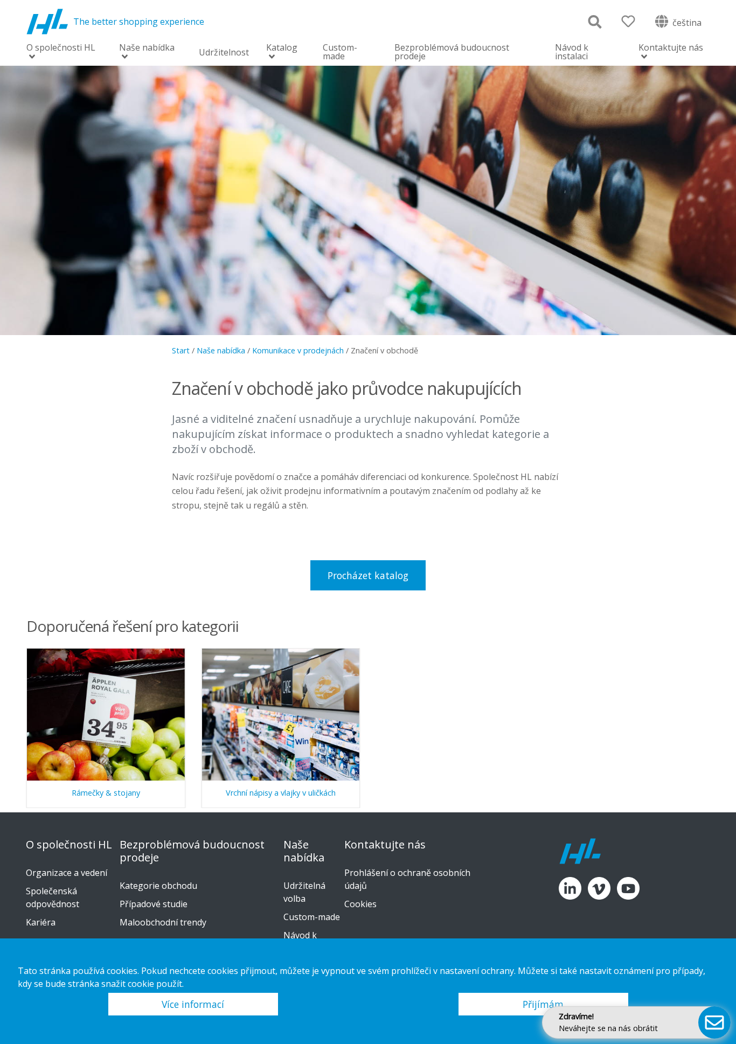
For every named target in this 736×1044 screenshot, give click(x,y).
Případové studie (154, 904)
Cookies (360, 904)
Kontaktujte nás (670, 48)
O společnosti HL (60, 48)
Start (181, 350)
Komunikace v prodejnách (298, 350)
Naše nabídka (147, 48)
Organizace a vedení (66, 873)
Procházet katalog (368, 575)
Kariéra (40, 922)
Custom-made (340, 51)
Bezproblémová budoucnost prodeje (451, 51)
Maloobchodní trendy (163, 922)
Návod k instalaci (571, 51)
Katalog (281, 48)
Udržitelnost (224, 52)
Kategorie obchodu (158, 886)
